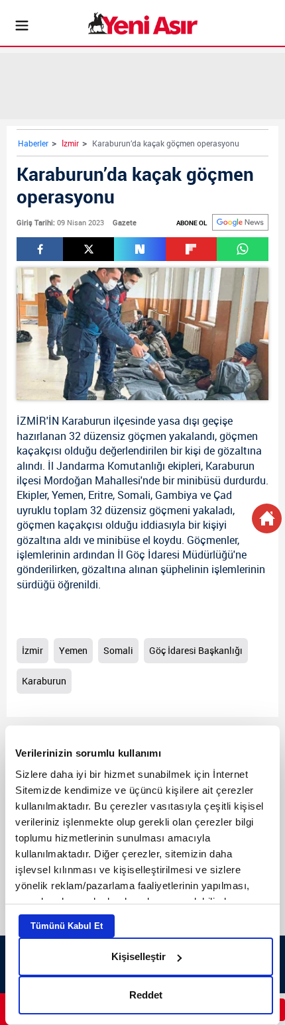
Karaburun (86, 420)
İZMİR (31, 420)
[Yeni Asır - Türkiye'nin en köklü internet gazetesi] (143, 23)
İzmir (70, 143)
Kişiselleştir (138, 956)
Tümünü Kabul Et (66, 926)
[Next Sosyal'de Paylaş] (139, 249)
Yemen (68, 495)
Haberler (33, 143)
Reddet (145, 994)
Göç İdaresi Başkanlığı (196, 650)
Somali (133, 495)
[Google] (240, 222)
